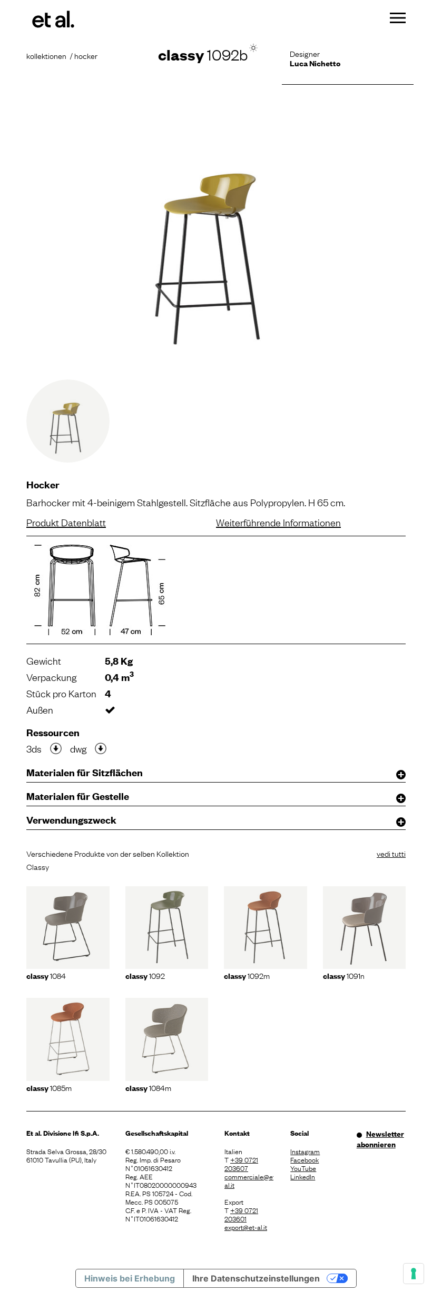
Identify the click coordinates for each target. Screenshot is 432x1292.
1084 (46, 975)
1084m (148, 1087)
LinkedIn (302, 1176)
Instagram (305, 1151)
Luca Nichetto (315, 62)
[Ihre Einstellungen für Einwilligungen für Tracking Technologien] (414, 1274)
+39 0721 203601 (241, 1214)
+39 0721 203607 (241, 1163)
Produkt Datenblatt (66, 522)
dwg (78, 748)
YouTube (303, 1168)
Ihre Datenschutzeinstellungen (256, 1278)
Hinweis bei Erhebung (129, 1278)
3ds (34, 748)
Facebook (304, 1159)
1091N (344, 975)
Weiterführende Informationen (278, 522)
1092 (145, 975)
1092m (247, 975)
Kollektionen (46, 55)
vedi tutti (391, 853)
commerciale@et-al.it (248, 1180)
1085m (49, 1087)
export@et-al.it (245, 1227)
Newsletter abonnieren (380, 1138)
